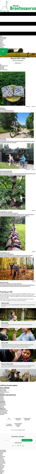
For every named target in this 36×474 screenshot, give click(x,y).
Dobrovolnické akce (3, 37)
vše (0, 64)
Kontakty (1, 46)
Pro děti (1, 41)
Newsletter (2, 472)
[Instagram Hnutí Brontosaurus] (13, 446)
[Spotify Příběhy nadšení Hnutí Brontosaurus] (21, 446)
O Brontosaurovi (2, 45)
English (1, 473)
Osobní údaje (2, 467)
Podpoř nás (1, 43)
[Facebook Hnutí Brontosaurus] (15, 446)
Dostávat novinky (26, 440)
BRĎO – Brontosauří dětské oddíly (18, 60)
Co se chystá (2, 460)
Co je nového (2, 459)
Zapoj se (1, 42)
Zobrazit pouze (17, 63)
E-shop (1, 469)
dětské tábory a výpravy (4, 65)
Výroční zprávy (2, 465)
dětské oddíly (2, 67)
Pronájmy (1, 464)
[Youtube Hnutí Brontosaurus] (18, 446)
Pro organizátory (2, 461)
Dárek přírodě (2, 470)
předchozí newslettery (18, 442)
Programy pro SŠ (2, 463)
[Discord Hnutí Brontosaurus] (23, 446)
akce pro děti (2, 68)
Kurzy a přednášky (3, 38)
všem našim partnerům (21, 430)
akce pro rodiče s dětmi (3, 69)
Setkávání (1, 39)
